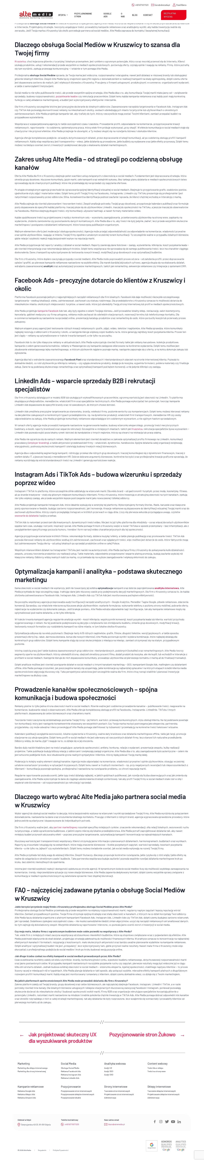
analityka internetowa (166, 588)
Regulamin (42, 1150)
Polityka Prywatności (60, 1150)
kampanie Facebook (47, 310)
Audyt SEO (108, 1071)
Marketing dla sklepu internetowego (33, 1068)
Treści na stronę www (157, 1071)
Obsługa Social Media (70, 1068)
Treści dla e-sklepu (155, 1068)
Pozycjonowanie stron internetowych (76, 1091)
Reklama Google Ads (26, 1091)
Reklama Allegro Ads (26, 1094)
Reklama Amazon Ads (27, 1097)
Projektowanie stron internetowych (119, 1094)
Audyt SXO (108, 1074)
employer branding (38, 442)
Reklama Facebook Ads (71, 1071)
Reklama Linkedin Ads (70, 1078)
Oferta (62, 15)
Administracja (110, 1097)
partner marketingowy (65, 827)
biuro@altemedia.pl (162, 5)
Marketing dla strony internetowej (32, 1071)
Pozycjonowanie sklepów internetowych (77, 1094)
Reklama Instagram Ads (71, 1074)
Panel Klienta (181, 5)
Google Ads (107, 14)
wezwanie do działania (26, 515)
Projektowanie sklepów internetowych (163, 1094)
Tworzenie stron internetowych (117, 1091)
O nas (123, 14)
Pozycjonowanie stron (83, 14)
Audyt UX (108, 1068)
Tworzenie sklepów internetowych (162, 1091)
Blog (134, 15)
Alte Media (27, 1150)
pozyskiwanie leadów (67, 96)
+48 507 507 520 (141, 5)
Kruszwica (20, 61)
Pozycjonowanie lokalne (71, 1097)
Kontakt (148, 15)
